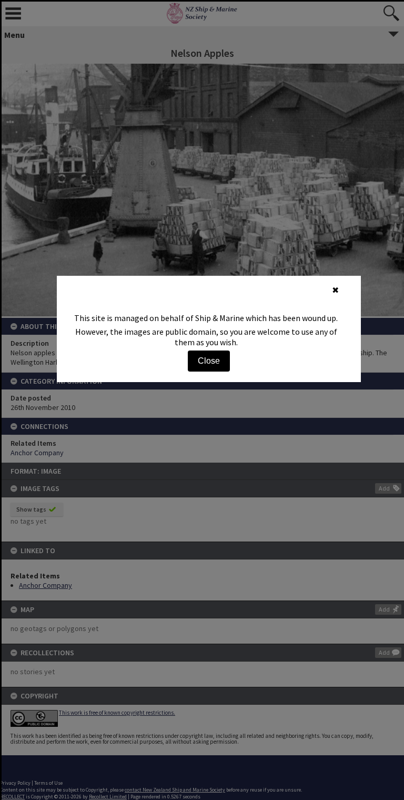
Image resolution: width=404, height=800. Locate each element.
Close (209, 360)
